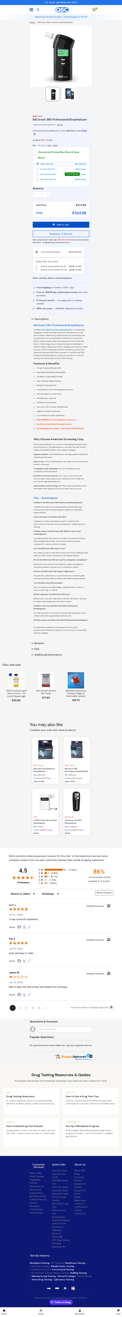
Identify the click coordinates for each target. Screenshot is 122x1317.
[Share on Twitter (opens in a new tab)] (24, 927)
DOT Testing (57, 1263)
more (57, 1288)
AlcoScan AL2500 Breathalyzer (73, 821)
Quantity (38, 188)
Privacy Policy (36, 1193)
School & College (66, 1276)
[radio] (61, 870)
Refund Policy (36, 1212)
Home (32, 22)
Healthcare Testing (75, 1263)
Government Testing (42, 1273)
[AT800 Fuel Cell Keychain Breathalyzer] (45, 801)
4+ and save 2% (61, 169)
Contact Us (80, 1213)
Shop (41, 1314)
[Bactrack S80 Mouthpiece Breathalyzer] (76, 750)
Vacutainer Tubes (60, 1193)
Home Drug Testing (42, 1279)
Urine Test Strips (60, 1187)
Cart (118, 1314)
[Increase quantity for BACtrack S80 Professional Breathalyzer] (48, 195)
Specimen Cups (60, 1190)
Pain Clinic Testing (40, 1266)
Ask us (60, 124)
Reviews (39, 643)
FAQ (36, 649)
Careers (78, 1210)
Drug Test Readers (61, 1220)
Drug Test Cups (59, 1170)
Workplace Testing (39, 1263)
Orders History (37, 1186)
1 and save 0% (61, 164)
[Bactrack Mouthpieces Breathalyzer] (45, 750)
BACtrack (38, 765)
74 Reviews (27, 882)
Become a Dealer (38, 1196)
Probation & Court (41, 1269)
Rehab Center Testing (62, 1266)
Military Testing (61, 1273)
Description (41, 319)
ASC (36, 817)
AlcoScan (69, 817)
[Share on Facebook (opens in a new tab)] (19, 927)
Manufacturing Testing (44, 1276)
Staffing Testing (78, 1273)
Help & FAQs (36, 1173)
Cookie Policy (36, 1209)
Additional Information (48, 654)
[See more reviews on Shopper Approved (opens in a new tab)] (29, 927)
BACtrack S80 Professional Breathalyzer (55, 330)
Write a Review (104, 893)
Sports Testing (84, 1276)
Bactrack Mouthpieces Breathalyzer (44, 770)
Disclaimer (35, 1206)
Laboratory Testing (64, 1279)
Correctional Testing (63, 1269)
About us (80, 1164)
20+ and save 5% (61, 174)
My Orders (80, 1314)
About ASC (79, 1170)
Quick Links (59, 1164)
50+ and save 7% (61, 179)
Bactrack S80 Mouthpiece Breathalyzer (76, 770)
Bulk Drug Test (59, 1246)
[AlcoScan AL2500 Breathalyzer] (76, 801)
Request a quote (61, 233)
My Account (36, 1189)
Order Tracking (37, 1176)
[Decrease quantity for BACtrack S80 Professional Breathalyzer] (35, 195)
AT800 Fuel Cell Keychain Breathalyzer (45, 821)
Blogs (77, 1174)
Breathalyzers (58, 1217)
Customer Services (38, 1165)
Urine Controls (59, 1223)
